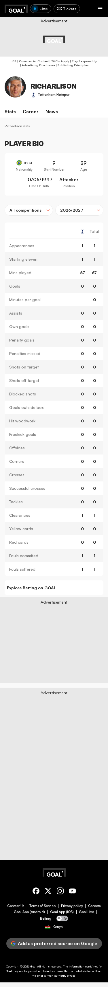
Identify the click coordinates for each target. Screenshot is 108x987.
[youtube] (72, 892)
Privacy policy (72, 906)
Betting (45, 918)
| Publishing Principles (72, 65)
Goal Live (86, 912)
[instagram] (60, 892)
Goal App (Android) (29, 912)
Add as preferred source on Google (57, 943)
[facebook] (36, 892)
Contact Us (15, 906)
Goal (33, 966)
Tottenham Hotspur (54, 94)
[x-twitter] (48, 892)
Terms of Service (42, 906)
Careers (94, 906)
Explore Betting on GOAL (31, 587)
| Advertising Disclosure (37, 65)
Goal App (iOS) (62, 912)
